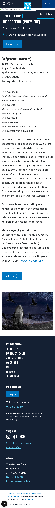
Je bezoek (12, 349)
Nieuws (10, 372)
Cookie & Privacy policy (19, 493)
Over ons (12, 362)
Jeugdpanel (13, 376)
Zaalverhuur (14, 358)
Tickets (10, 43)
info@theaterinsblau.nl (20, 481)
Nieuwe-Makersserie (31, 260)
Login (12, 394)
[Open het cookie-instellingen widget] (4, 504)
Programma (14, 344)
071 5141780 (14, 406)
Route (10, 367)
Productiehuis (16, 353)
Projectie (29, 499)
